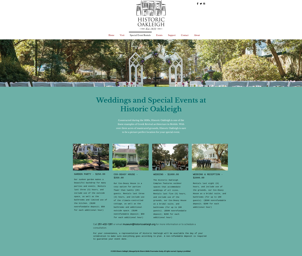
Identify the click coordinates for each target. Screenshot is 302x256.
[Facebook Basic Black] (197, 3)
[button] (159, 34)
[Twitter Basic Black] (201, 3)
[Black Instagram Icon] (204, 3)
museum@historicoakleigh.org (139, 224)
